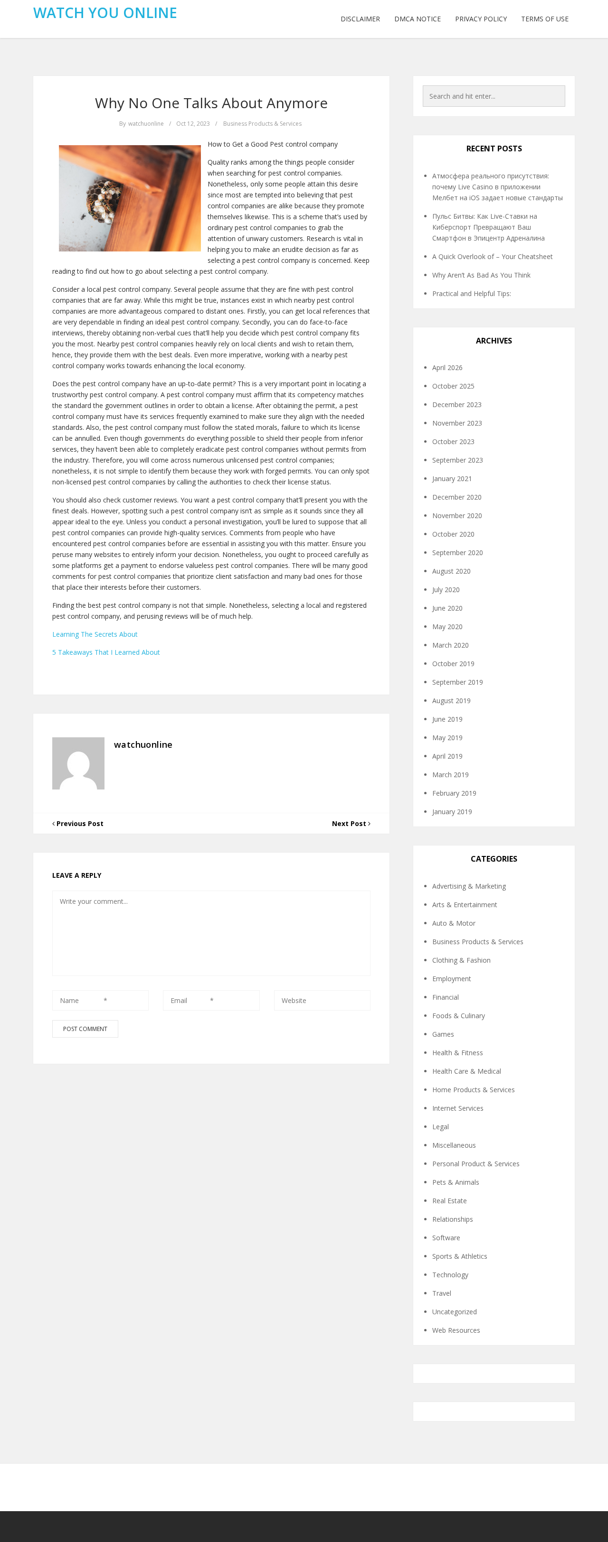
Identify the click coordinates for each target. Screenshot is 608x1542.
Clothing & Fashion (461, 960)
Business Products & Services (262, 124)
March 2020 (450, 645)
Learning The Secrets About (95, 634)
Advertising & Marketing (469, 886)
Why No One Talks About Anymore (211, 102)
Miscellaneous (454, 1145)
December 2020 (457, 497)
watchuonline (146, 124)
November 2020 (457, 515)
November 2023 (457, 422)
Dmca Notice (417, 18)
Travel (441, 1293)
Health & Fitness (457, 1052)
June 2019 (447, 719)
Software (446, 1237)
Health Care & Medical (466, 1071)
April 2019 (447, 756)
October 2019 (453, 663)
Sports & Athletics (459, 1256)
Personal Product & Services (476, 1163)
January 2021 (452, 478)
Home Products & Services (473, 1089)
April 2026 (447, 367)
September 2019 (457, 682)
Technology (450, 1274)
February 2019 (454, 793)
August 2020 (451, 571)
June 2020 (447, 608)
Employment (451, 978)
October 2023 (453, 441)
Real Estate (449, 1200)
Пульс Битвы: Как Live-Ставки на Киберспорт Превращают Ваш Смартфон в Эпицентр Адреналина (488, 227)
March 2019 (450, 774)
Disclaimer (360, 18)
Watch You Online (105, 12)
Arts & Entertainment (464, 904)
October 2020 (453, 534)
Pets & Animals (455, 1182)
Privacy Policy (481, 18)
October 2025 (453, 385)
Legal (440, 1126)
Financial (445, 997)
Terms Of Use (545, 18)
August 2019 (451, 700)
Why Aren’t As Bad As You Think (481, 274)
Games (443, 1034)
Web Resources (456, 1330)
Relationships (452, 1219)
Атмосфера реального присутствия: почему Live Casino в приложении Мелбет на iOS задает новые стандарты (497, 186)
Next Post (350, 823)
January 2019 (452, 811)
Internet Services (458, 1108)
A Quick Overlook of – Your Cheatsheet (492, 256)
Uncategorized (454, 1311)
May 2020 (447, 626)
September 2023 (457, 459)
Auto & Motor (453, 923)
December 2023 (457, 404)
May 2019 (447, 737)
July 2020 (446, 589)
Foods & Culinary (458, 1015)
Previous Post (79, 823)
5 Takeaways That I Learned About (106, 652)
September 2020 (457, 552)
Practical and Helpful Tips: (471, 293)
